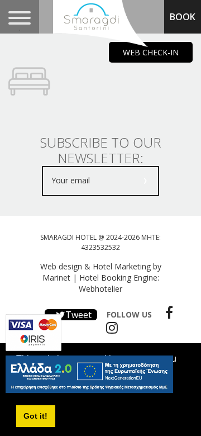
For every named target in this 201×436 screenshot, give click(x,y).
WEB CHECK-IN (151, 52)
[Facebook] (166, 312)
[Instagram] (109, 327)
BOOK (182, 17)
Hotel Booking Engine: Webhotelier (119, 283)
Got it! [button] (35, 415)
